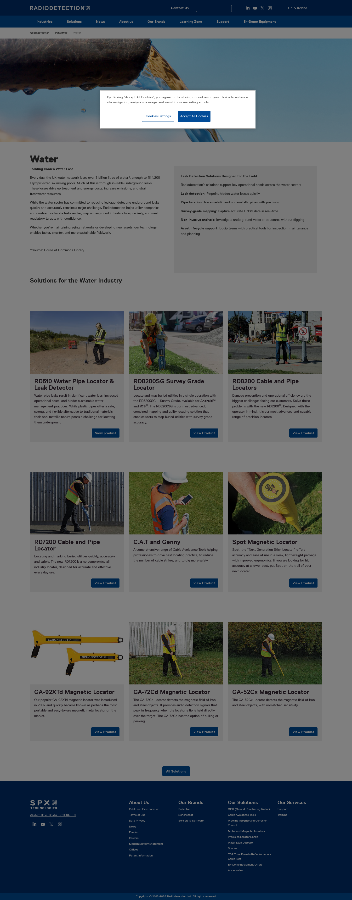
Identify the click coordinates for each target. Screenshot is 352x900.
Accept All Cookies (194, 116)
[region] (177, 109)
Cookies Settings (158, 116)
